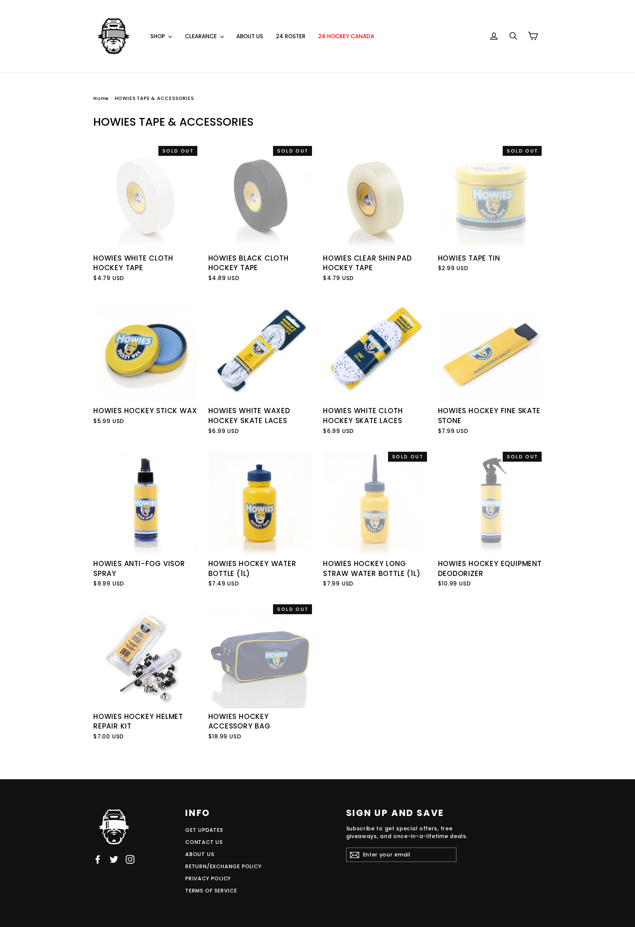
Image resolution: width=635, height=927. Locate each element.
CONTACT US (204, 842)
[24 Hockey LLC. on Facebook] (97, 859)
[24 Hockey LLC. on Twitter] (114, 859)
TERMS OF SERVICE (211, 890)
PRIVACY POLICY (208, 878)
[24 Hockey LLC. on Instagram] (130, 859)
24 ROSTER (290, 36)
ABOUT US (249, 36)
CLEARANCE (201, 36)
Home (101, 98)
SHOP (158, 36)
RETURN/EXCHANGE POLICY (223, 866)
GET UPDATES (204, 830)
